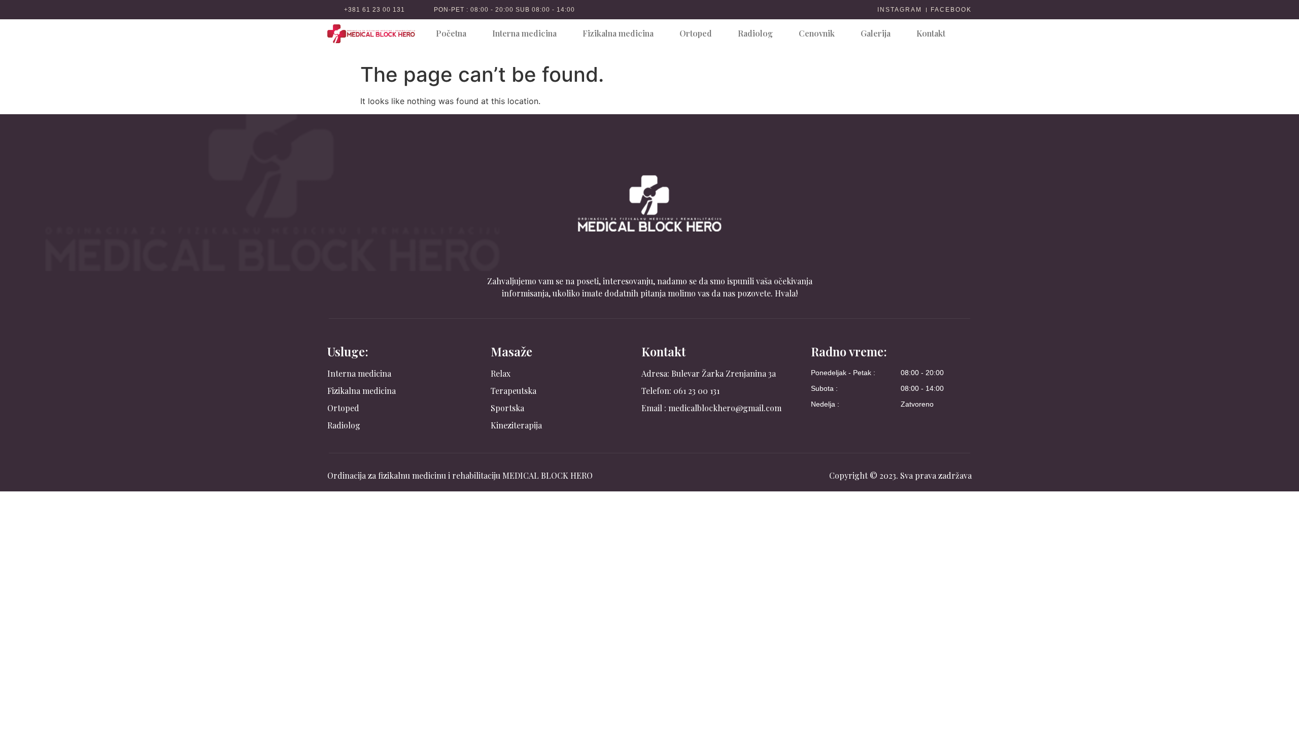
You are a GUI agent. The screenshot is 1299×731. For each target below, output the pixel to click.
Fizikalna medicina (618, 33)
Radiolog (755, 33)
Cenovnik (817, 33)
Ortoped (695, 33)
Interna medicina (524, 33)
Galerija (876, 33)
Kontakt (930, 33)
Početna (451, 33)
